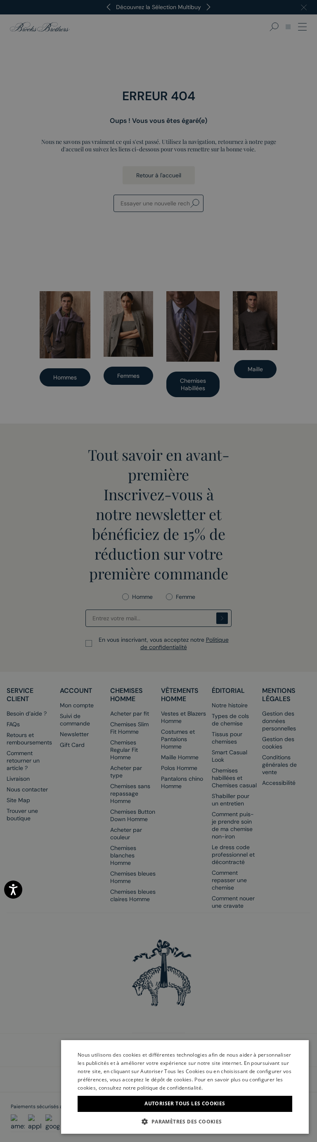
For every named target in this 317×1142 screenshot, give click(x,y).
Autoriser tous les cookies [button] (184, 1103)
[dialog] (158, 571)
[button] (185, 1121)
